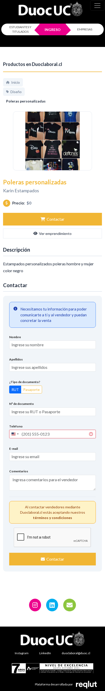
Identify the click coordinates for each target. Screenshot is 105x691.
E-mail (13, 449)
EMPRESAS (84, 29)
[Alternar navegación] (97, 6)
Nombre (15, 337)
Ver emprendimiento (55, 233)
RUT (15, 389)
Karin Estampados (21, 190)
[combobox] (14, 434)
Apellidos (16, 359)
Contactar (55, 219)
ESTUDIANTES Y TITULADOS (20, 29)
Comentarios (18, 471)
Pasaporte (31, 389)
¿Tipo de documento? (24, 382)
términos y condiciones (52, 517)
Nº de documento (21, 404)
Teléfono (16, 426)
